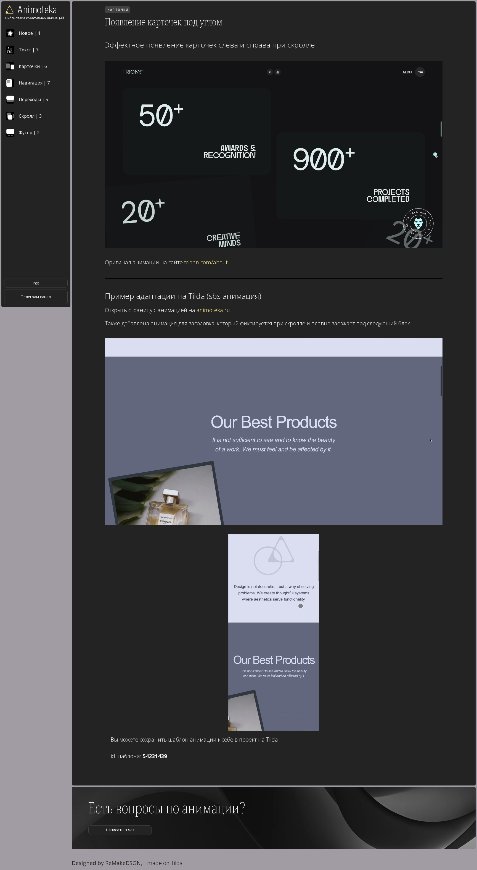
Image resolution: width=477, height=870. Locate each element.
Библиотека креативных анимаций (34, 17)
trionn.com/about (206, 262)
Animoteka (37, 10)
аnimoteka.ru (213, 310)
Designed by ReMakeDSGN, (107, 863)
